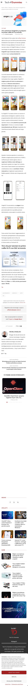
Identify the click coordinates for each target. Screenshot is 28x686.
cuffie (21, 293)
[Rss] (18, 502)
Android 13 (14, 293)
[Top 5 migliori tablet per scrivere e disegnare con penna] (6, 566)
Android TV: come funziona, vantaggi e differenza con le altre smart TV (20, 542)
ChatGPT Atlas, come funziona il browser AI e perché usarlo (6, 523)
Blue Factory (22, 38)
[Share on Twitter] (17, 326)
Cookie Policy (8, 684)
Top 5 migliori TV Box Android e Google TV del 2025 (18, 584)
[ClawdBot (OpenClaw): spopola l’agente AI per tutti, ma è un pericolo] (14, 386)
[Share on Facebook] (16, 326)
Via (2, 287)
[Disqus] (14, 427)
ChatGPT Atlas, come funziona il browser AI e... (14, 609)
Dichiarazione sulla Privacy (17, 684)
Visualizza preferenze (14, 681)
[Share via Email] (21, 326)
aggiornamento (6, 293)
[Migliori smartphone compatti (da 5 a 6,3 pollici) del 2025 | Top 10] (6, 595)
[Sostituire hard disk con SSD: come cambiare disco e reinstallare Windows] (20, 515)
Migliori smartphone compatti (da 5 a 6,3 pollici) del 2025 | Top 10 (18, 595)
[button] (3, 391)
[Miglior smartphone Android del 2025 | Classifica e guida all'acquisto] (6, 556)
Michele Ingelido (9, 34)
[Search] (26, 2)
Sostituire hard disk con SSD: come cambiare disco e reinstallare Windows (20, 524)
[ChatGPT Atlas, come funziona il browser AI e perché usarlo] (7, 515)
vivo (3, 295)
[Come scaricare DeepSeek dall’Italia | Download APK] (7, 534)
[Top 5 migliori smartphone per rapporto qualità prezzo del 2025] (6, 575)
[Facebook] (10, 502)
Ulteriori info (22, 302)
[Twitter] (14, 502)
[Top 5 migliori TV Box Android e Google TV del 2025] (6, 585)
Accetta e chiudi (14, 672)
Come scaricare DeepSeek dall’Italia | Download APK (6, 542)
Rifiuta (14, 677)
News (6, 7)
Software (11, 7)
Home (3, 7)
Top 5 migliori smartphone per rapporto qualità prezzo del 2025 (17, 576)
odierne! (14, 310)
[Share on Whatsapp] (19, 326)
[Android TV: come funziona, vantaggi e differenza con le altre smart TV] (20, 534)
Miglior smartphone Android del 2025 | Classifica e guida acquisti (18, 556)
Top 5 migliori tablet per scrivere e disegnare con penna (18, 565)
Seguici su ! (15, 319)
